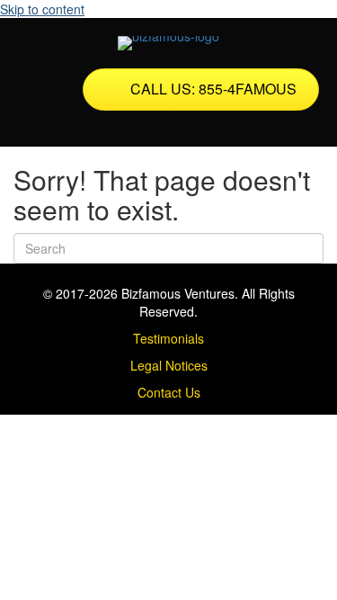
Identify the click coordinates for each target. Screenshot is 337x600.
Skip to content (42, 9)
